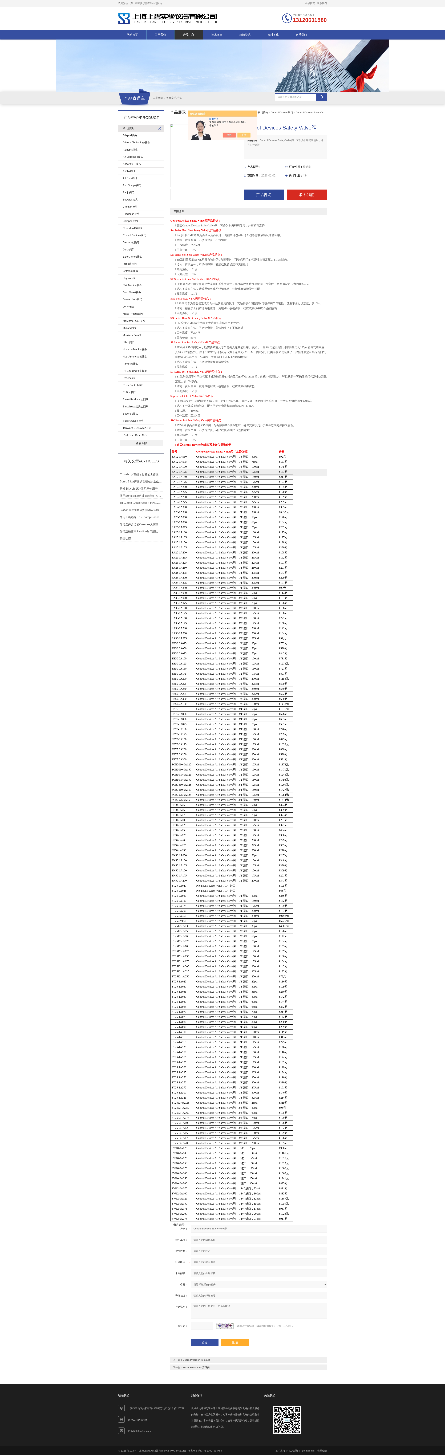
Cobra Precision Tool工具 (196, 1359)
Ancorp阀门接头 (132, 163)
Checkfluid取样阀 (133, 228)
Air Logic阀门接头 (133, 156)
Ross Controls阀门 (133, 385)
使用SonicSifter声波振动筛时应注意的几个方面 (141, 495)
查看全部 (141, 443)
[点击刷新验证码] (225, 1326)
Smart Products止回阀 (135, 399)
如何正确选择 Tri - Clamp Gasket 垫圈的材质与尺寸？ (141, 517)
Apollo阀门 (129, 171)
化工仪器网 (294, 1450)
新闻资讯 (244, 34)
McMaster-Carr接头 (134, 320)
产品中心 (188, 34)
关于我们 (160, 34)
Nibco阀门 (129, 342)
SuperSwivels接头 (133, 420)
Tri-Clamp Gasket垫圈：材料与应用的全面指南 (141, 502)
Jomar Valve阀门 (132, 299)
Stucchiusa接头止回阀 (135, 406)
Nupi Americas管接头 (135, 356)
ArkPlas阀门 (130, 178)
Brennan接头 (130, 206)
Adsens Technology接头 (136, 142)
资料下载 (273, 34)
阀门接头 (128, 128)
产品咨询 (263, 194)
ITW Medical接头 (132, 285)
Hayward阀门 (130, 278)
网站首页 (132, 34)
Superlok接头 (130, 413)
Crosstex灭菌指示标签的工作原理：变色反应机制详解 (141, 474)
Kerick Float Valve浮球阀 (196, 1367)
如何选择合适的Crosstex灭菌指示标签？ (141, 524)
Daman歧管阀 (131, 242)
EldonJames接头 (132, 256)
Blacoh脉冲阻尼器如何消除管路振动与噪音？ (141, 510)
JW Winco (128, 306)
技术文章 (216, 34)
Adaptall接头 (130, 135)
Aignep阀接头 (130, 149)
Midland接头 (130, 328)
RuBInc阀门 (129, 392)
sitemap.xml (308, 1450)
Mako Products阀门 (134, 313)
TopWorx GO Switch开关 (137, 427)
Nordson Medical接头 (135, 349)
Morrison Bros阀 (132, 335)
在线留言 (310, 3)
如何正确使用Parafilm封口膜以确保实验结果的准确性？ (141, 531)
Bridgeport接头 (131, 213)
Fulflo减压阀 (130, 263)
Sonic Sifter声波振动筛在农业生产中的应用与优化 (141, 481)
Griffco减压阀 (130, 270)
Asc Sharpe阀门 (132, 185)
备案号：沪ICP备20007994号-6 (205, 1450)
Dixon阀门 (129, 249)
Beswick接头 (130, 199)
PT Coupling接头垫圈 (135, 370)
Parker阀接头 (130, 363)
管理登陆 (322, 1450)
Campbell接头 (131, 220)
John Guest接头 (132, 292)
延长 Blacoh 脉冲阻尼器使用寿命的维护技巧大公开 (141, 488)
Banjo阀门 (128, 192)
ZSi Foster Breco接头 (135, 435)
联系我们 (322, 3)
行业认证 (125, 538)
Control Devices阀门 (134, 235)
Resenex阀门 (130, 377)
